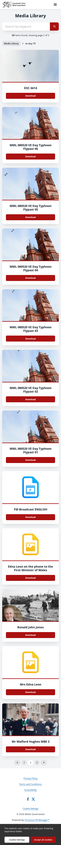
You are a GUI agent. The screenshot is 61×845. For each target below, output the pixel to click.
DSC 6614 (30, 88)
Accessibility (30, 789)
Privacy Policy (31, 778)
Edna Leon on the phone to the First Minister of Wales (30, 568)
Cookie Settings (30, 808)
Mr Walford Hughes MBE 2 (30, 742)
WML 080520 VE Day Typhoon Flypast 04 (31, 268)
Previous (17, 762)
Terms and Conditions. (30, 784)
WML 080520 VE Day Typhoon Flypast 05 (31, 207)
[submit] (54, 26)
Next (44, 762)
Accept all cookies (43, 839)
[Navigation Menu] (55, 4)
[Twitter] (33, 799)
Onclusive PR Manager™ (37, 819)
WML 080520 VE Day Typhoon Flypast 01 (31, 450)
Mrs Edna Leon (30, 684)
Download (30, 95)
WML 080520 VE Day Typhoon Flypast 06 (31, 147)
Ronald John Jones (30, 627)
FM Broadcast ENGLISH (30, 509)
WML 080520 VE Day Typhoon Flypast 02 (31, 389)
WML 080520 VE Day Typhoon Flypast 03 (31, 329)
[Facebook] (27, 799)
